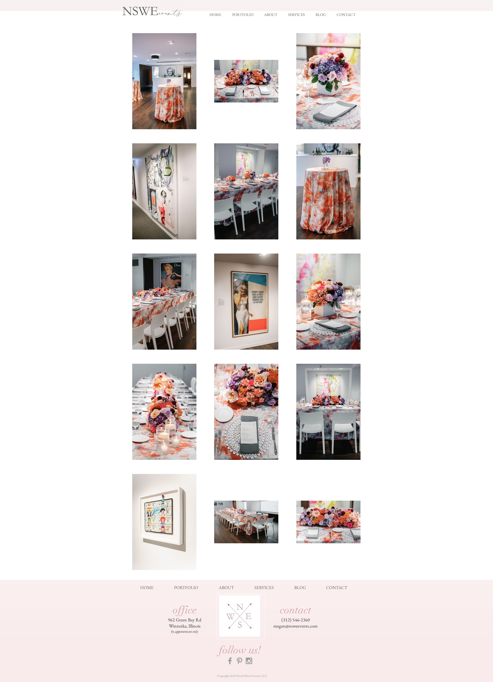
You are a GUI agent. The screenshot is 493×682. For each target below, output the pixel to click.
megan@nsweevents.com (295, 626)
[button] (245, 14)
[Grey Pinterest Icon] (239, 660)
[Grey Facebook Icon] (229, 660)
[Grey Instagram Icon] (248, 660)
